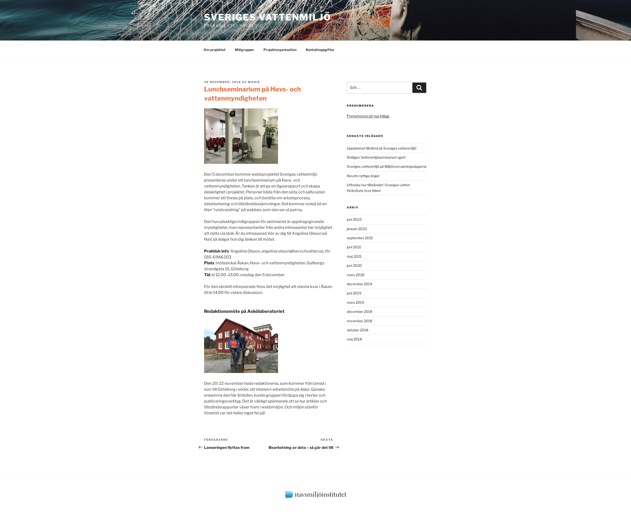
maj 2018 (354, 339)
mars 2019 (355, 302)
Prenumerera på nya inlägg (368, 116)
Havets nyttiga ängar (363, 176)
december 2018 (359, 311)
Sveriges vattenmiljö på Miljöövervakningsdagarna (386, 166)
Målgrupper (244, 50)
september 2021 (360, 238)
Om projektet (215, 50)
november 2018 (359, 321)
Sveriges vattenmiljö (267, 17)
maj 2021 (354, 256)
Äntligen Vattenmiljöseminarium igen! (376, 157)
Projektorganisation (280, 50)
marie (254, 82)
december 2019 (359, 284)
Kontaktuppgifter (320, 50)
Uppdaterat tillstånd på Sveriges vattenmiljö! (381, 148)
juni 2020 (354, 265)
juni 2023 (354, 219)
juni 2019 (354, 293)
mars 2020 (356, 275)
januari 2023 (357, 229)
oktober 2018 (357, 330)
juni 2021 (354, 247)
